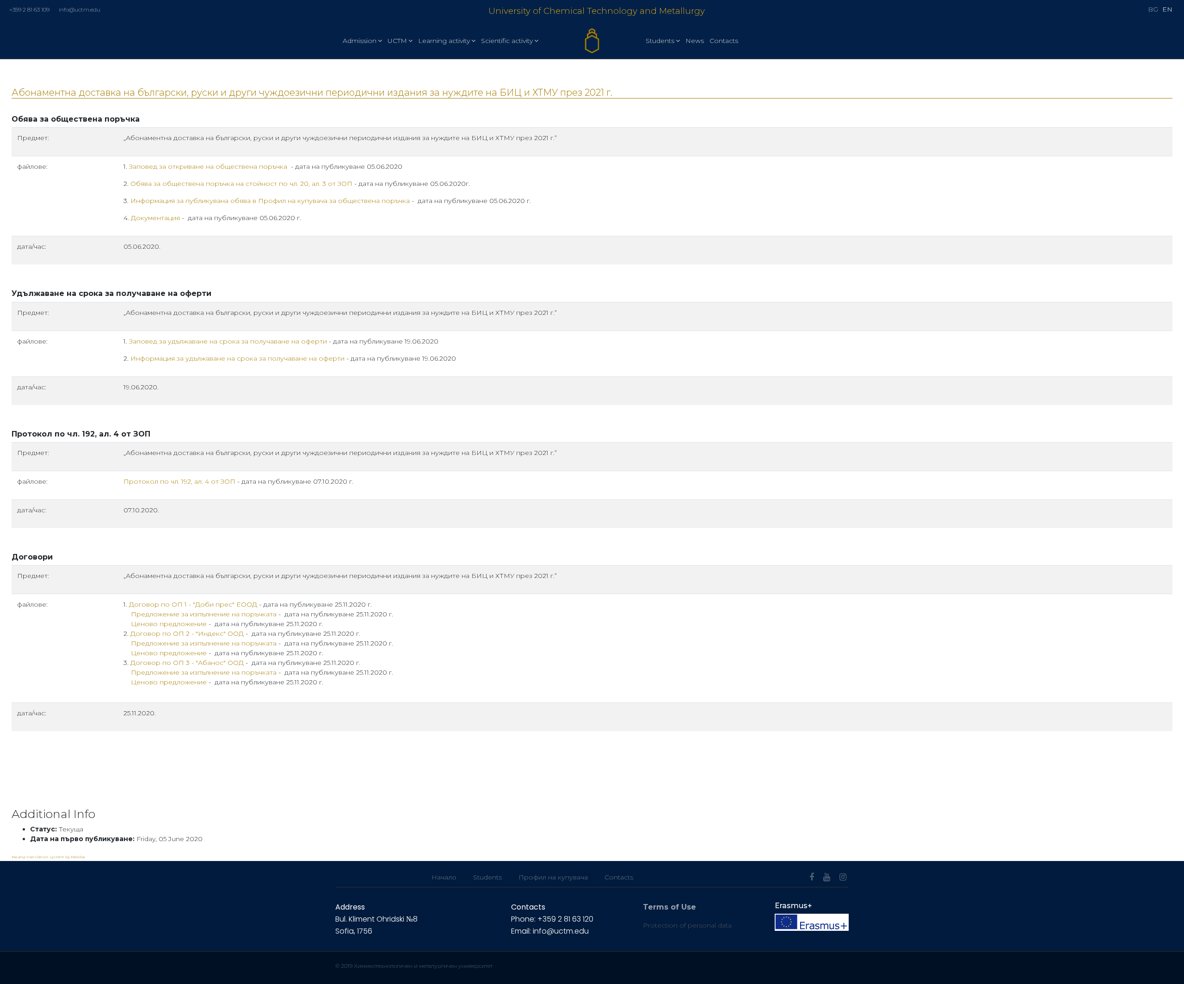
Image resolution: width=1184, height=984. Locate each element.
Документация (155, 218)
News (694, 41)
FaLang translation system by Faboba (48, 857)
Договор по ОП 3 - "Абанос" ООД (187, 662)
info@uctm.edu (79, 9)
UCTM (397, 41)
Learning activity (444, 41)
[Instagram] (842, 877)
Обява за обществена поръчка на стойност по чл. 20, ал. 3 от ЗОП (241, 183)
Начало (444, 877)
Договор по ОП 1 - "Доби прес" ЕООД (193, 604)
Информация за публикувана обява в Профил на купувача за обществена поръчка (270, 201)
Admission (359, 41)
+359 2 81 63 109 (29, 9)
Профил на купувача (553, 877)
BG (1153, 9)
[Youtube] (826, 877)
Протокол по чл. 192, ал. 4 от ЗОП (180, 481)
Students (660, 41)
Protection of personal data (687, 925)
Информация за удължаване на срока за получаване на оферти (237, 358)
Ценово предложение (169, 624)
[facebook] (811, 877)
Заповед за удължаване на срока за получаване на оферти (228, 341)
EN (1167, 9)
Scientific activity (507, 41)
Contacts (723, 41)
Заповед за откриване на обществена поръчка (208, 166)
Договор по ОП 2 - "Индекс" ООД (187, 633)
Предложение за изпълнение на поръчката (204, 614)
